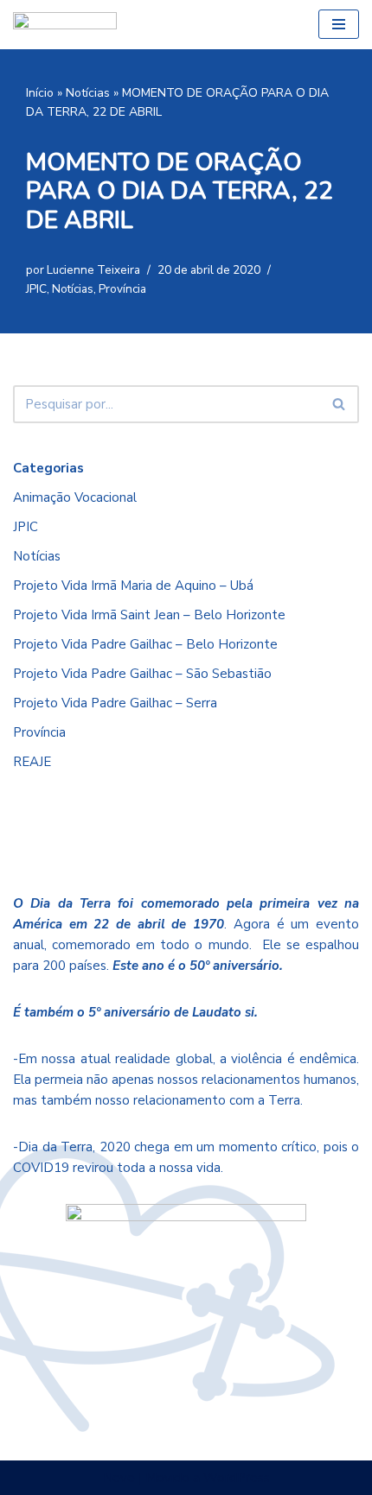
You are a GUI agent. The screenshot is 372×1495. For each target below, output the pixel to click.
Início (40, 93)
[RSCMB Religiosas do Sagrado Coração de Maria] (65, 24)
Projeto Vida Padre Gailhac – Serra (115, 703)
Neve (119, 1477)
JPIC (36, 289)
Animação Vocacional (75, 497)
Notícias (88, 93)
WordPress (236, 1477)
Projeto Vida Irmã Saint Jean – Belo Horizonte (149, 615)
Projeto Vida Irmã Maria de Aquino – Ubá (133, 585)
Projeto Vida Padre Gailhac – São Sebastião (142, 673)
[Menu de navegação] (338, 24)
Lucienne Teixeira (93, 270)
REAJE (32, 761)
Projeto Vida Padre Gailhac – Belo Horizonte (145, 644)
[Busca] (339, 404)
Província (122, 289)
